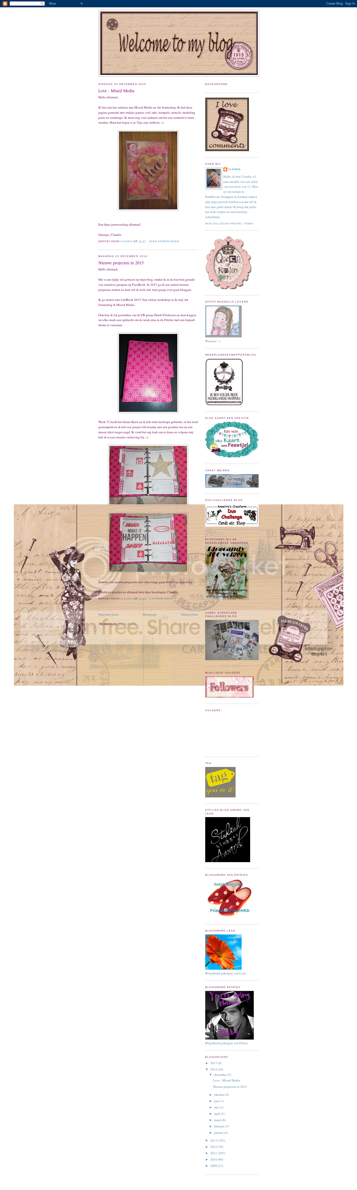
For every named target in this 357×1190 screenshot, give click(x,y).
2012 (214, 1146)
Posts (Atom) (127, 623)
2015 (214, 1063)
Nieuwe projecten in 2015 (121, 263)
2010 (214, 1159)
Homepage (150, 614)
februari (219, 1126)
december (221, 1074)
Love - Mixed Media (116, 90)
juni (217, 1101)
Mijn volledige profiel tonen (229, 223)
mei (217, 1107)
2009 (214, 1165)
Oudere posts (189, 614)
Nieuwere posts (108, 614)
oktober (219, 1094)
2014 (214, 1069)
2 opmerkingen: (162, 598)
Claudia (234, 169)
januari (219, 1132)
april (217, 1113)
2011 (214, 1153)
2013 (214, 1140)
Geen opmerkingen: (165, 241)
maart (218, 1120)
